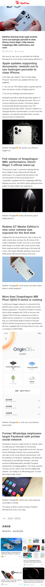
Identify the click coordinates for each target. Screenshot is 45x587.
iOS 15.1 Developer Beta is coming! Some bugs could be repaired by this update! (33, 561)
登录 (21, 531)
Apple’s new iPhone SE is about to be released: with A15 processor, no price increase (11, 580)
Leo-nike (20, 51)
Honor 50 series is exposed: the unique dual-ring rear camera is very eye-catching (33, 581)
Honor (10, 518)
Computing (8, 548)
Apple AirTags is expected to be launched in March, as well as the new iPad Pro (11, 553)
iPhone (17, 518)
